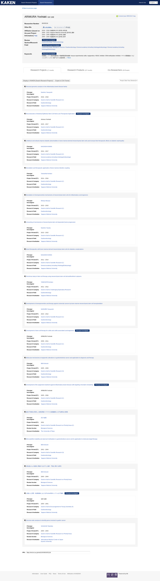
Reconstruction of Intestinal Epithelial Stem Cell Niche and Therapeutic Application (50, 114)
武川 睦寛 (43, 417)
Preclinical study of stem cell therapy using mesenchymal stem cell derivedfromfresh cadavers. (54, 276)
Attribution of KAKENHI (74, 573)
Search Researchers (46, 2)
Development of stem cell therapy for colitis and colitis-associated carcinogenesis (50, 330)
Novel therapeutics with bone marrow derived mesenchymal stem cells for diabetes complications (54, 249)
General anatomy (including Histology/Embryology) (56, 265)
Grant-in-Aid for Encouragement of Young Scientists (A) (57, 506)
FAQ (50, 573)
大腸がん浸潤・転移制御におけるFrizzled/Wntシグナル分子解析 (44, 493)
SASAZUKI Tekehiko (47, 526)
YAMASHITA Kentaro (47, 282)
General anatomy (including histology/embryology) (92, 47)
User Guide (43, 573)
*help (134, 16)
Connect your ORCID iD (125, 16)
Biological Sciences (59, 47)
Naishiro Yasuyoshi (46, 92)
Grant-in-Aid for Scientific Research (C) (52, 100)
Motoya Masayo (45, 201)
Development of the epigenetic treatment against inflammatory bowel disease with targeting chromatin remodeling (59, 385)
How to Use (142, 2)
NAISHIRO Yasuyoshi (47, 309)
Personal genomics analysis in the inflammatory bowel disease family (46, 86)
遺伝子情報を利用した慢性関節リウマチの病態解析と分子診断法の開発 (47, 412)
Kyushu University (46, 541)
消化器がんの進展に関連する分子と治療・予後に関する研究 (43, 466)
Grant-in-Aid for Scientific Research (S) (52, 371)
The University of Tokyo (48, 431)
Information (35, 573)
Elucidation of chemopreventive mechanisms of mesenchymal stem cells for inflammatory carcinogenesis (57, 195)
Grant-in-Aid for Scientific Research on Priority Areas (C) (57, 425)
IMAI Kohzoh (44, 363)
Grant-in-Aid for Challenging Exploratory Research (56, 289)
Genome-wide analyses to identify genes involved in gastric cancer (46, 520)
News (54, 573)
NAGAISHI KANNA (46, 146)
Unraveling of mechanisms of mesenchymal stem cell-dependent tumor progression (50, 222)
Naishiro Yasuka (46, 228)
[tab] (42, 70)
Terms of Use (62, 573)
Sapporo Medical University (49, 106)
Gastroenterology (47, 42)
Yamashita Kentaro (46, 173)
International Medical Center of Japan (52, 539)
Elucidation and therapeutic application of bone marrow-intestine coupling (48, 168)
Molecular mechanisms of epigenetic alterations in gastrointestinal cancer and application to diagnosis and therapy (60, 358)
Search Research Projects (29, 2)
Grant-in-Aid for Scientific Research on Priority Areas (56, 479)
